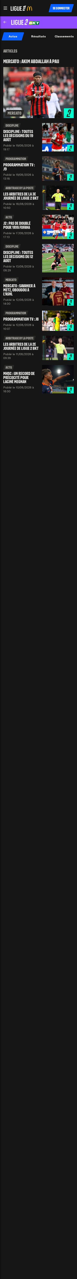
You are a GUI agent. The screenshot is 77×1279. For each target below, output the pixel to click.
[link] (38, 88)
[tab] (13, 36)
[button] (5, 8)
